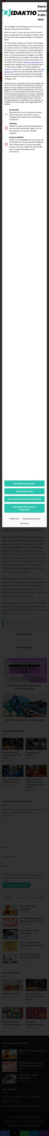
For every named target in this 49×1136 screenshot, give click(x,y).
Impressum (24, 523)
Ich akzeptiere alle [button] (24, 491)
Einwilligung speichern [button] (24, 483)
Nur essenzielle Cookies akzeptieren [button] (24, 499)
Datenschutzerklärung (32, 62)
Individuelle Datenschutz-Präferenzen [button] (25, 508)
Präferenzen (14, 519)
